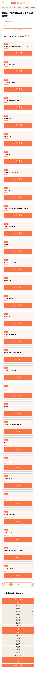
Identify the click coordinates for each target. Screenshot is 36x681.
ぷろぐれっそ (8, 118)
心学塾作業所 (8, 298)
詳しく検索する (18, 30)
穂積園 (6, 406)
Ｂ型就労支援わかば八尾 (12, 424)
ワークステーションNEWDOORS (16, 208)
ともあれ (7, 244)
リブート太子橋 (9, 82)
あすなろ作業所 (9, 515)
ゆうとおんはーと (10, 370)
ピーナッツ (8, 280)
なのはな (7, 190)
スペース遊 (8, 136)
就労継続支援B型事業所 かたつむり (17, 46)
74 (25, 585)
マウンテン (8, 478)
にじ (5, 461)
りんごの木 (8, 388)
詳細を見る (18, 53)
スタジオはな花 (9, 64)
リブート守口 (8, 533)
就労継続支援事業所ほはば (13, 551)
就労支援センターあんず (12, 352)
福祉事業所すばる (10, 334)
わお (5, 443)
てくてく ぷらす (10, 262)
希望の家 (7, 316)
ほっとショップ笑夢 (11, 172)
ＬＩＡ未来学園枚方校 (12, 100)
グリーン (7, 154)
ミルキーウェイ (9, 569)
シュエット (8, 497)
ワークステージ (9, 226)
